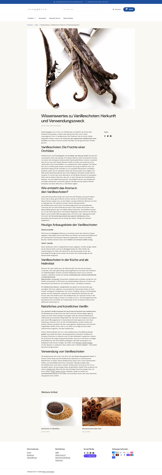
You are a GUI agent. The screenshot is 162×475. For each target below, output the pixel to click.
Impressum (59, 460)
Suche (29, 452)
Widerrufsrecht (60, 455)
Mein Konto (118, 9)
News (36, 25)
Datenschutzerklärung (62, 458)
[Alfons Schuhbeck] (37, 9)
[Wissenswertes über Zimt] (101, 411)
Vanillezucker (51, 369)
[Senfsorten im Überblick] (60, 411)
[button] (129, 9)
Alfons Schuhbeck (48, 472)
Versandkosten (32, 458)
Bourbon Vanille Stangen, (84, 343)
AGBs (57, 452)
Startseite (30, 25)
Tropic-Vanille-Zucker (58, 371)
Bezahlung (30, 455)
